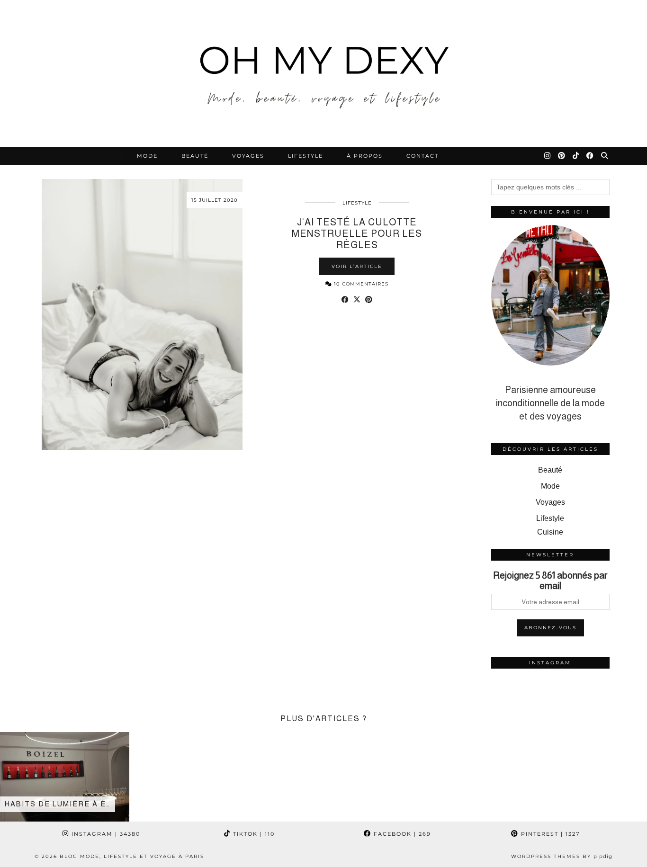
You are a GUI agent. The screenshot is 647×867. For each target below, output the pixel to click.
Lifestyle (305, 155)
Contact (422, 155)
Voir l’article (357, 266)
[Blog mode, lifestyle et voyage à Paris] (323, 73)
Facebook (401, 834)
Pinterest (549, 834)
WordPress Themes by (561, 856)
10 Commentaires (360, 284)
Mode (147, 155)
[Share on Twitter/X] (357, 299)
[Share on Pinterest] (369, 299)
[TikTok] (576, 156)
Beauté (194, 155)
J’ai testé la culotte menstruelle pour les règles (357, 233)
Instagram (104, 834)
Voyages (248, 155)
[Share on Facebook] (345, 299)
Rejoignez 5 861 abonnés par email (550, 580)
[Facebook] (590, 156)
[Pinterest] (562, 156)
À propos (365, 155)
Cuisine (550, 532)
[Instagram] (547, 156)
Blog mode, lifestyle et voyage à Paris (132, 856)
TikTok (253, 834)
